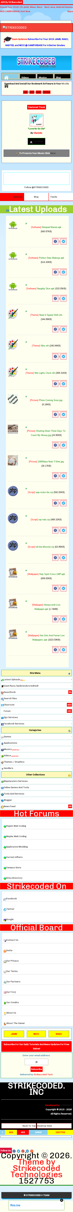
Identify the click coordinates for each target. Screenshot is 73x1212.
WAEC (59, 1034)
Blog (58, 77)
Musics (41, 77)
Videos (24, 77)
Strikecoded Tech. (43, 1074)
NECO (36, 1034)
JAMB (14, 1034)
